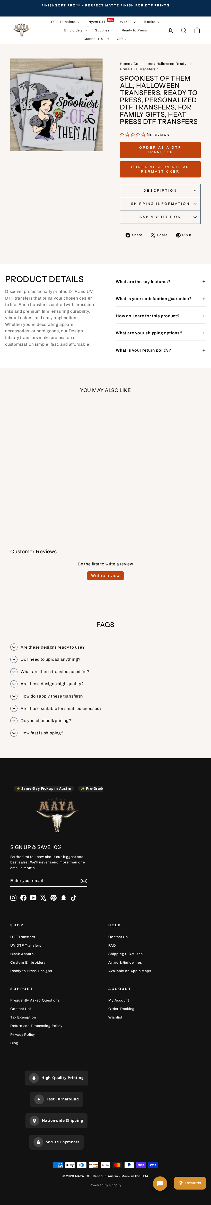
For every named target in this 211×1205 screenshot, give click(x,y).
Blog (14, 1043)
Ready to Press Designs (31, 971)
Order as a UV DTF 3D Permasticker (160, 169)
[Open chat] (160, 1183)
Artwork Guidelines (125, 962)
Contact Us (118, 937)
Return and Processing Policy (36, 1026)
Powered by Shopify (105, 1185)
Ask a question (160, 217)
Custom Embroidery (28, 962)
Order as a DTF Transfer (160, 150)
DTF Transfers (22, 937)
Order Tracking (121, 1009)
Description (160, 190)
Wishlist (115, 1017)
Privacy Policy (22, 1035)
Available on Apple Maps (129, 971)
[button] (133, 134)
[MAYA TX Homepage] (56, 815)
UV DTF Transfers (25, 945)
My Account (118, 1000)
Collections (143, 64)
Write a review (105, 575)
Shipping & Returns (125, 954)
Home (125, 64)
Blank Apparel (22, 954)
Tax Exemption (23, 1017)
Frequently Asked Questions (35, 1000)
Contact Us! (20, 1009)
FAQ (112, 945)
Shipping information (160, 204)
